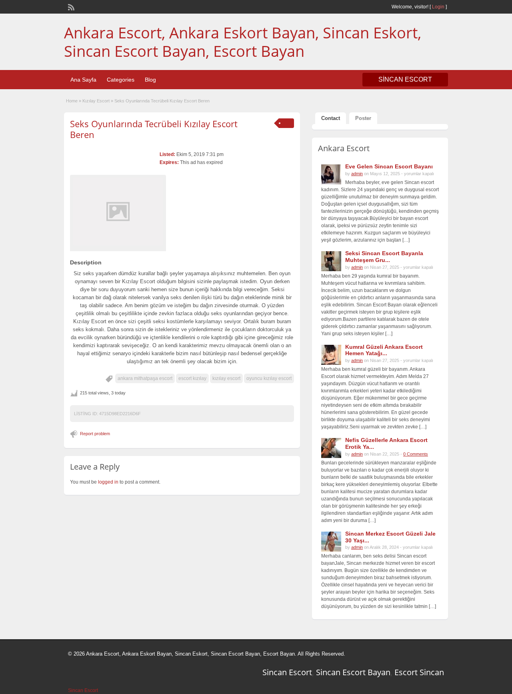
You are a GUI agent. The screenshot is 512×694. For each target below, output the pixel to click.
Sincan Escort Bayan (353, 672)
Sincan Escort (287, 672)
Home (72, 100)
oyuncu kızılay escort (269, 378)
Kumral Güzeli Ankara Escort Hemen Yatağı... (384, 350)
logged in (108, 482)
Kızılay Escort (96, 100)
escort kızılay (192, 378)
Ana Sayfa (83, 79)
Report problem (95, 433)
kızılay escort (226, 378)
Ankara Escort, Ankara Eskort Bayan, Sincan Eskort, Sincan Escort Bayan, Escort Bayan (242, 41)
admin (357, 173)
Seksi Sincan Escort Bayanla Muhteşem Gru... (384, 256)
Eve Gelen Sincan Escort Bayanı (389, 166)
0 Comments (415, 454)
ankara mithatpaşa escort (145, 378)
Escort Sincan (419, 672)
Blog (150, 79)
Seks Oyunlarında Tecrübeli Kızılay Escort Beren (154, 129)
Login (438, 7)
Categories (120, 79)
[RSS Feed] (70, 6)
